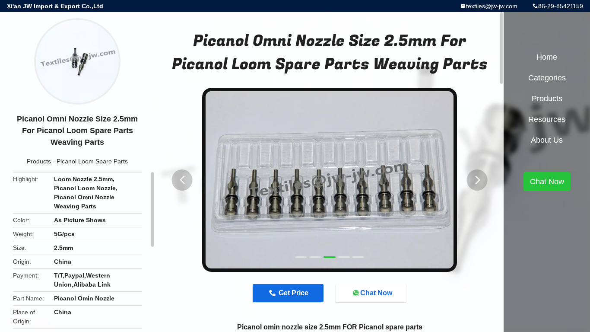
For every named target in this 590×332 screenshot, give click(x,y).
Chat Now (376, 293)
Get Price (293, 293)
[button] (182, 180)
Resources (546, 119)
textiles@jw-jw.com (491, 6)
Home (546, 57)
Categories (547, 77)
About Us (547, 140)
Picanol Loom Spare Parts (92, 161)
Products (39, 161)
